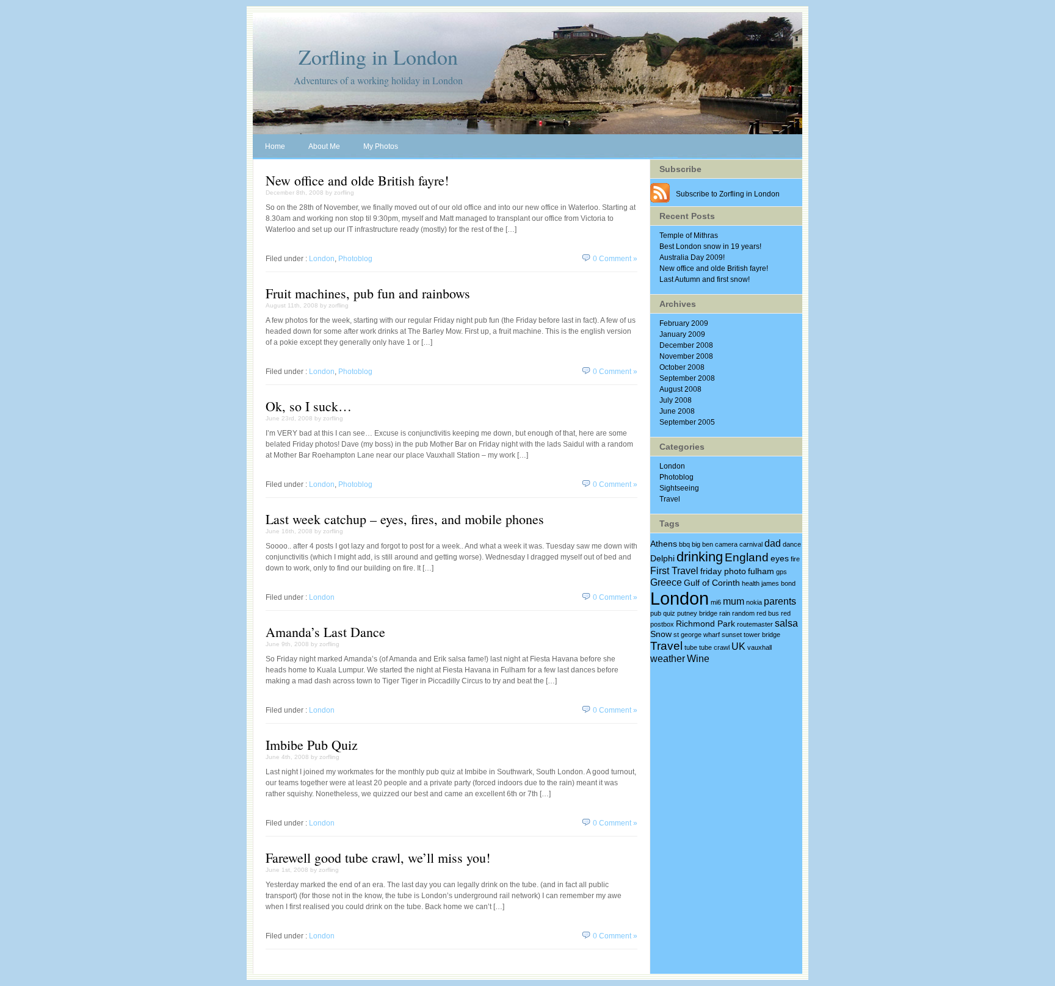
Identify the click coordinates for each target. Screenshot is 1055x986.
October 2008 (682, 367)
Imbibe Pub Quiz (312, 745)
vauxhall (759, 647)
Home (275, 146)
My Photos (380, 146)
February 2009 (683, 323)
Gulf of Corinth (712, 583)
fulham (761, 571)
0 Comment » (615, 258)
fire (795, 559)
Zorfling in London (378, 57)
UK (738, 646)
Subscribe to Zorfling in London (728, 194)
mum (733, 601)
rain (724, 613)
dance (792, 544)
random (743, 613)
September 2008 (687, 378)
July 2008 (675, 400)
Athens (663, 544)
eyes (779, 558)
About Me (324, 146)
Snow (661, 634)
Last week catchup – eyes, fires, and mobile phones (405, 519)
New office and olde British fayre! (357, 180)
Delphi (662, 558)
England (747, 557)
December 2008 (686, 345)
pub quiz (662, 613)
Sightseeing (679, 488)
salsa (786, 622)
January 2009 (682, 334)
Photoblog (355, 258)
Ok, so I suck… (309, 406)
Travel (669, 499)
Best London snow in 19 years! (710, 246)
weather (667, 658)
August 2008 (680, 389)
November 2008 (686, 356)
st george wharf (696, 634)
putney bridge (697, 613)
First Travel (674, 570)
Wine (698, 658)
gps (781, 571)
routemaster (755, 624)
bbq (684, 544)
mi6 (716, 602)
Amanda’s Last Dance (325, 632)
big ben (702, 544)
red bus (767, 613)
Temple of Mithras (688, 235)
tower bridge (762, 634)
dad (772, 543)
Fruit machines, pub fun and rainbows (368, 293)
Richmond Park (705, 623)
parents (780, 601)
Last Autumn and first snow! (704, 279)
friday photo (723, 571)
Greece (666, 582)
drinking (699, 556)
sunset (732, 634)
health (751, 583)
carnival (751, 544)
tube (690, 647)
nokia (754, 602)
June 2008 (677, 411)
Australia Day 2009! (692, 257)
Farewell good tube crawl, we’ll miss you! (378, 857)
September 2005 (687, 422)
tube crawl (714, 647)
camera (726, 544)
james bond (778, 583)
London (322, 258)
